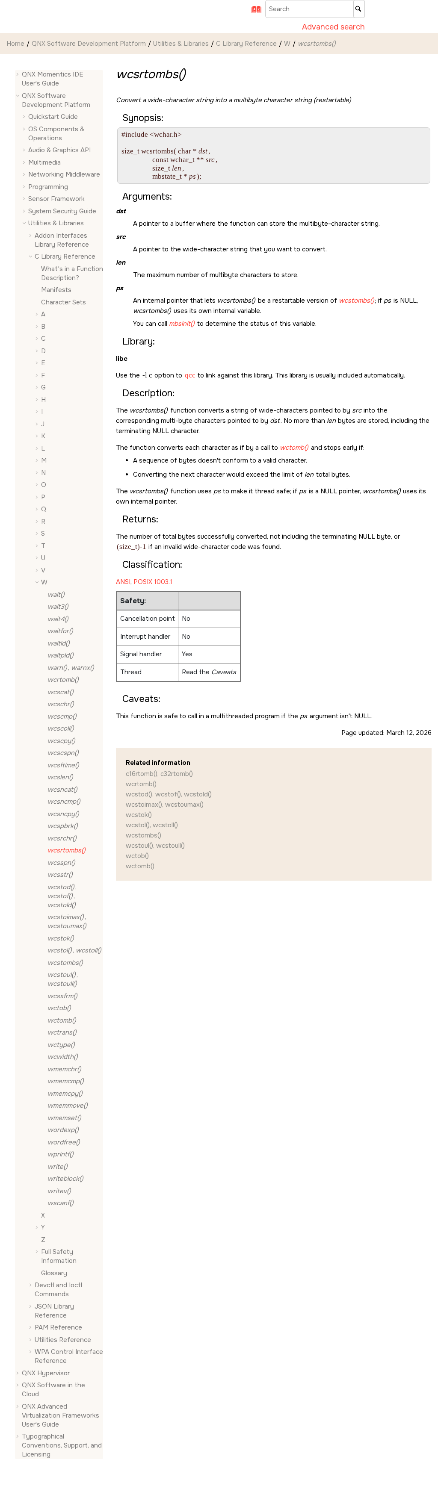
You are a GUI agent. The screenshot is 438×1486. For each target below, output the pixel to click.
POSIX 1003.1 (152, 582)
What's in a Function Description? (72, 273)
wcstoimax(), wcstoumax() (165, 804)
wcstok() (139, 815)
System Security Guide (62, 211)
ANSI (123, 582)
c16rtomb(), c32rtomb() (159, 774)
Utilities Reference (63, 1340)
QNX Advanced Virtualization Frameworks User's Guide (60, 1415)
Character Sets (63, 302)
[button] (18, 74)
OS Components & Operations (56, 133)
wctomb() (140, 866)
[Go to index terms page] (253, 12)
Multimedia (44, 162)
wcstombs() (143, 835)
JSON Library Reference (54, 1311)
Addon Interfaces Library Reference (62, 240)
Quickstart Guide (53, 116)
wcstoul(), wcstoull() (155, 845)
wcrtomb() (141, 784)
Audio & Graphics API (59, 150)
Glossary (54, 1273)
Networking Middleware (64, 174)
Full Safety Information (59, 1256)
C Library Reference (246, 43)
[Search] (359, 9)
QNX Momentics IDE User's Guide (52, 79)
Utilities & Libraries (181, 43)
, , (62, 896)
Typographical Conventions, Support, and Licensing (62, 1445)
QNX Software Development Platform (89, 43)
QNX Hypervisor (46, 1373)
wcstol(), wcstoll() (152, 825)
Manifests (56, 290)
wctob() (137, 856)
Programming (48, 187)
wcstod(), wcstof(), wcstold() (169, 794)
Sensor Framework (56, 199)
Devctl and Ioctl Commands (58, 1289)
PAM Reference (58, 1327)
